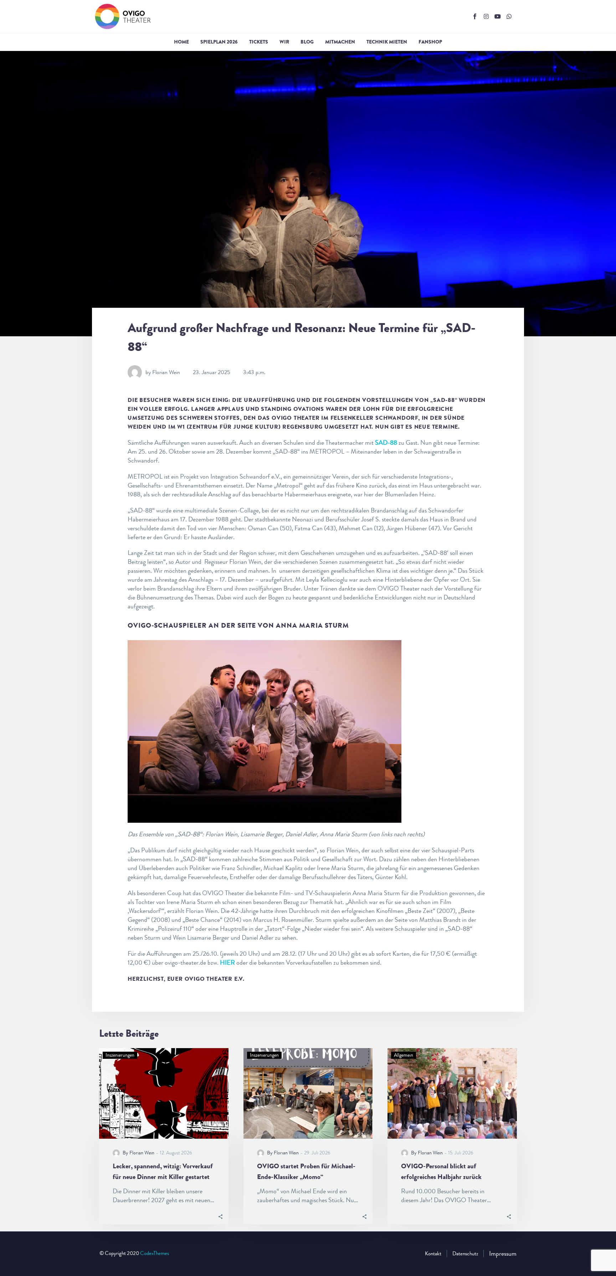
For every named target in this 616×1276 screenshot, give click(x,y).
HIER (227, 962)
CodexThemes (154, 1253)
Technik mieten (386, 41)
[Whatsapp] (509, 16)
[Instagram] (486, 16)
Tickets (258, 41)
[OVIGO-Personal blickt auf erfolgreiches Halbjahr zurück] (452, 1093)
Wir (284, 41)
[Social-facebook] (475, 16)
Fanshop (430, 41)
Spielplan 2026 (219, 41)
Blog (307, 41)
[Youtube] (497, 16)
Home (181, 41)
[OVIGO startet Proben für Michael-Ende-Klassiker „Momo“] (308, 1093)
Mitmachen (340, 41)
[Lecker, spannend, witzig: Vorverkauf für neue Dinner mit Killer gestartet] (164, 1093)
